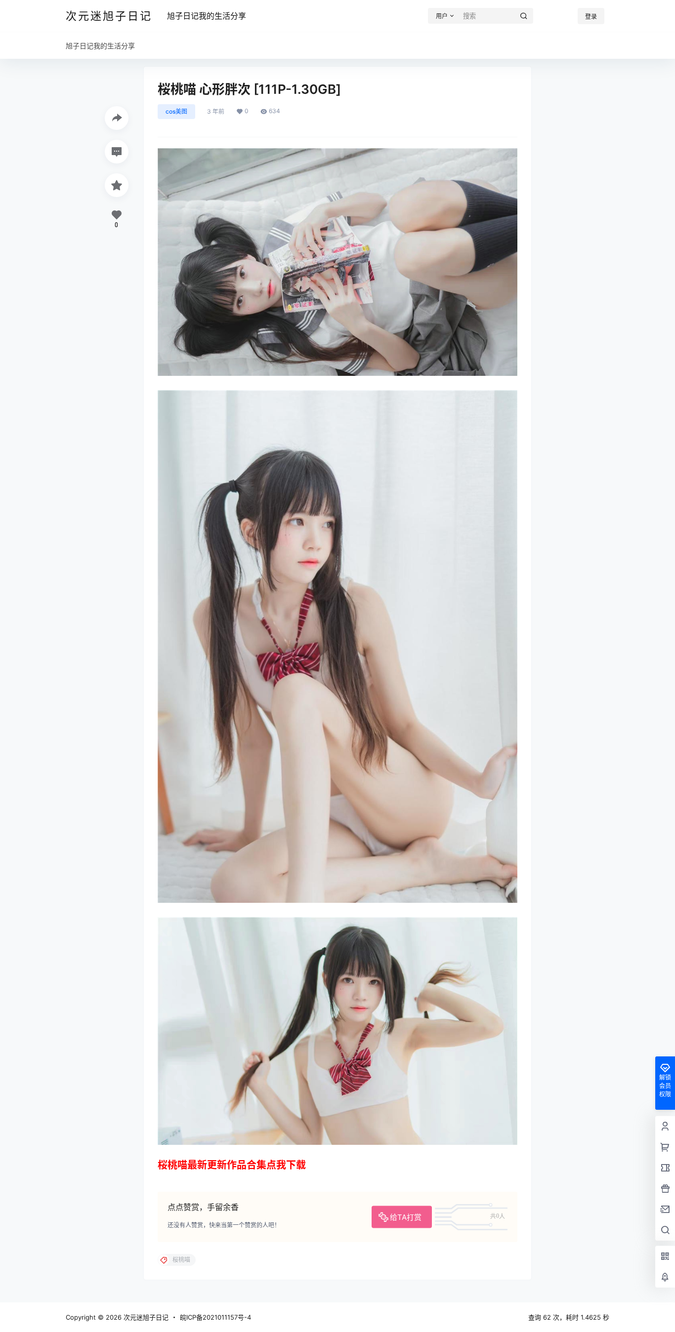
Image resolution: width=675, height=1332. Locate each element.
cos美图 (176, 111)
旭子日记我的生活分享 (206, 16)
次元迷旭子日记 (145, 1317)
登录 (591, 16)
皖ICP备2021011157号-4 (215, 1317)
